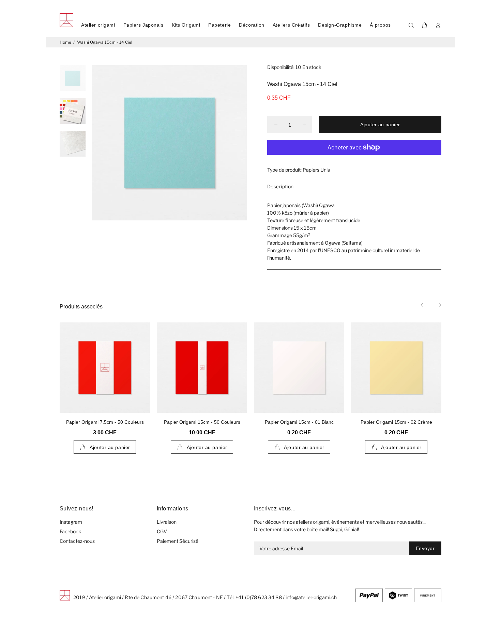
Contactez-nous (77, 541)
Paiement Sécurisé (177, 541)
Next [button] (438, 304)
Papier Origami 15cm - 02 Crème (396, 422)
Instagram (71, 522)
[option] (73, 81)
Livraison (167, 522)
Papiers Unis (316, 170)
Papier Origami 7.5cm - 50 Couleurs (105, 422)
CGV (162, 531)
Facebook (70, 531)
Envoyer (425, 548)
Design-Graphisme (340, 25)
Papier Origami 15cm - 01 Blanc (299, 422)
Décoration (251, 25)
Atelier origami (98, 25)
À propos (380, 25)
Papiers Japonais (143, 25)
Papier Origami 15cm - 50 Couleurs (202, 422)
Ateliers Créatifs (291, 25)
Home (65, 42)
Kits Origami (186, 25)
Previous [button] (424, 304)
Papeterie (219, 25)
